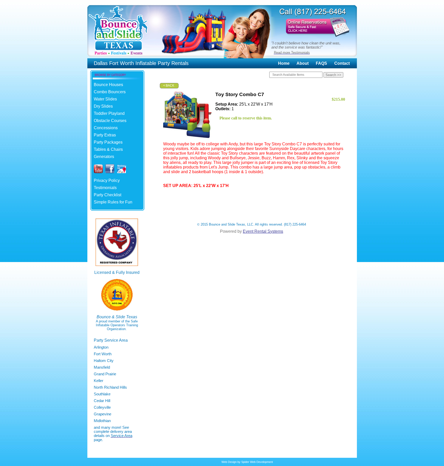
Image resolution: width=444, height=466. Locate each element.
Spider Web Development (257, 461)
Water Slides (105, 99)
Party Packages (108, 142)
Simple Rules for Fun (113, 202)
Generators (104, 156)
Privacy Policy (107, 180)
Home (284, 63)
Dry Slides (103, 106)
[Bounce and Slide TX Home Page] (118, 57)
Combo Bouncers (110, 92)
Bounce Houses (108, 84)
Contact (342, 63)
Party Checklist (107, 195)
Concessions (106, 128)
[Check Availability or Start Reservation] (314, 37)
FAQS (321, 63)
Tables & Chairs (108, 149)
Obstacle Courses (110, 120)
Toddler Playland (109, 113)
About (303, 63)
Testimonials (105, 187)
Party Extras (105, 135)
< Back (168, 85)
